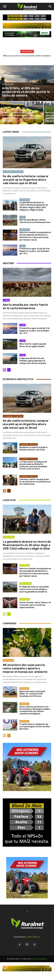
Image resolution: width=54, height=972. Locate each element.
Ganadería (24, 200)
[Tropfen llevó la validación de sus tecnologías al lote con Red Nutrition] (10, 724)
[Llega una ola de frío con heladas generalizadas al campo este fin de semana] (10, 358)
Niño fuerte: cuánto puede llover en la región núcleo (32, 345)
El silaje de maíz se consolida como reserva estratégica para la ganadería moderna (34, 589)
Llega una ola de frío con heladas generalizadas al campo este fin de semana (32, 360)
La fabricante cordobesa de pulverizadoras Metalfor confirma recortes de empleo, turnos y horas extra (33, 465)
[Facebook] (19, 944)
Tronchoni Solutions (39, 959)
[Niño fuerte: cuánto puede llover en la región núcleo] (10, 344)
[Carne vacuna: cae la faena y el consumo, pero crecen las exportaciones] (10, 602)
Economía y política (13, 172)
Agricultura (8, 84)
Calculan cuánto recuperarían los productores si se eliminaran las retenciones (35, 481)
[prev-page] (4, 370)
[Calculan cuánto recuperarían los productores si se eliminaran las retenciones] (10, 479)
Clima (22, 217)
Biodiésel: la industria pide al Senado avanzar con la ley (33, 448)
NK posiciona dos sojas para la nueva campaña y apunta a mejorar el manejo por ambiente (25, 668)
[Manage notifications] (5, 967)
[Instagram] (27, 944)
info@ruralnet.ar (33, 936)
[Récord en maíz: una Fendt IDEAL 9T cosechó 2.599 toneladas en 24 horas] (10, 692)
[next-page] (9, 370)
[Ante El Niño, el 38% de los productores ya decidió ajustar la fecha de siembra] (27, 83)
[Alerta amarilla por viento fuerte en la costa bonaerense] (10, 220)
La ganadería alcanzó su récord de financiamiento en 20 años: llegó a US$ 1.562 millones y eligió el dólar (33, 206)
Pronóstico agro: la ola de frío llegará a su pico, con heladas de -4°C (34, 251)
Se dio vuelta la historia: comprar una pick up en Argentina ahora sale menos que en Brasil (26, 179)
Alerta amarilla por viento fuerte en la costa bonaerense (35, 221)
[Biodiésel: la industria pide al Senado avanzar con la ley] (10, 447)
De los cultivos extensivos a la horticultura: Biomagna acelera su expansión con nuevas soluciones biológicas (34, 710)
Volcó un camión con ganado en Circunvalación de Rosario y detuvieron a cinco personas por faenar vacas (35, 236)
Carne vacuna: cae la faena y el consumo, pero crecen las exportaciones (35, 605)
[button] (4, 6)
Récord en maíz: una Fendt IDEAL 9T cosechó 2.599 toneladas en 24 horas (32, 693)
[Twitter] (34, 944)
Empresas (8, 660)
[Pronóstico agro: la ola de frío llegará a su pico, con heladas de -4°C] (10, 250)
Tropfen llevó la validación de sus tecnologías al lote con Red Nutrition (34, 726)
